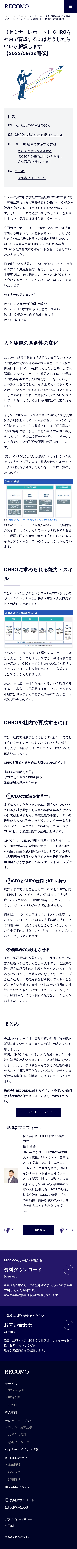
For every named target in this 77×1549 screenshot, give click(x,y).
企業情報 (14, 1464)
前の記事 (10, 1230)
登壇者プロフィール (32, 178)
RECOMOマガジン (18, 1486)
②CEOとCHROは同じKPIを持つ (40, 156)
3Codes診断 (16, 1390)
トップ (8, 16)
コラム (20, 16)
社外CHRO (15, 1405)
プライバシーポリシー (18, 1519)
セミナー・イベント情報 (22, 1449)
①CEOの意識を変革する (35, 151)
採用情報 (14, 1479)
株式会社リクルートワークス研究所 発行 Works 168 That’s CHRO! (33, 520)
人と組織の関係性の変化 (32, 125)
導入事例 (11, 1412)
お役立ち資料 (17, 1434)
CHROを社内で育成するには (36, 144)
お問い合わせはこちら (38, 1112)
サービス (11, 1383)
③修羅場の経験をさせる (35, 162)
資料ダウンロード (22, 1500)
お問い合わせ (19, 1507)
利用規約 (10, 1525)
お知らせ (14, 1472)
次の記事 (64, 1230)
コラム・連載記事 (20, 1427)
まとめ (20, 171)
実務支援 (14, 1397)
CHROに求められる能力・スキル (39, 135)
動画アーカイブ (18, 1442)
